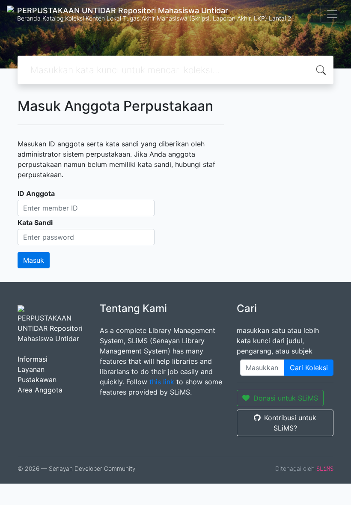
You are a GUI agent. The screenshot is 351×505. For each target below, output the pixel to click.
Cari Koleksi (309, 367)
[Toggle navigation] (332, 14)
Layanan (31, 369)
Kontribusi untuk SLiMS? (290, 422)
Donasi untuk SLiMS (285, 398)
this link (161, 381)
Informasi (33, 359)
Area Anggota (40, 390)
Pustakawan (37, 379)
